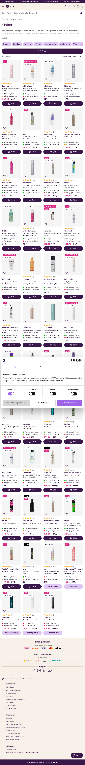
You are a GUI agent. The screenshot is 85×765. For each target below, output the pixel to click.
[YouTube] (50, 670)
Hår (7, 19)
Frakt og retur (11, 693)
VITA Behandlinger (12, 739)
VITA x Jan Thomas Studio (15, 736)
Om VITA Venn (11, 749)
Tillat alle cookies (69, 403)
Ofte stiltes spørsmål (13, 690)
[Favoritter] (74, 6)
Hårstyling (13, 19)
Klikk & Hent (10, 702)
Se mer (4, 38)
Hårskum (20, 19)
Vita (3, 19)
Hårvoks (38, 44)
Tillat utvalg (42, 403)
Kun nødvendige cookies (15, 403)
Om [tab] (70, 367)
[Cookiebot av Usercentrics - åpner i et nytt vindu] (72, 360)
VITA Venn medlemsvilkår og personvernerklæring (23, 752)
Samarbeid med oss (13, 733)
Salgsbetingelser (12, 705)
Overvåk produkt (53, 586)
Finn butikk (10, 721)
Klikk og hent (73, 586)
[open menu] (3, 6)
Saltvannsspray (50, 44)
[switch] (32, 393)
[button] (81, 13)
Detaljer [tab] (43, 367)
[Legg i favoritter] (4, 79)
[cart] (82, 6)
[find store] (65, 6)
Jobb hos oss (10, 730)
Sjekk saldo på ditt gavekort (16, 699)
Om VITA (9, 718)
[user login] (69, 6)
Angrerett (9, 696)
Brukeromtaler (11, 708)
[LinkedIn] (44, 670)
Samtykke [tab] (15, 367)
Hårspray (28, 44)
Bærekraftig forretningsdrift (15, 727)
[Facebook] (33, 670)
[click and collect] (78, 6)
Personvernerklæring (13, 724)
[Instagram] (39, 670)
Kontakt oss (10, 687)
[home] (10, 6)
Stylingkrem (65, 44)
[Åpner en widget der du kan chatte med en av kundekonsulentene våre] (77, 755)
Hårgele (6, 44)
